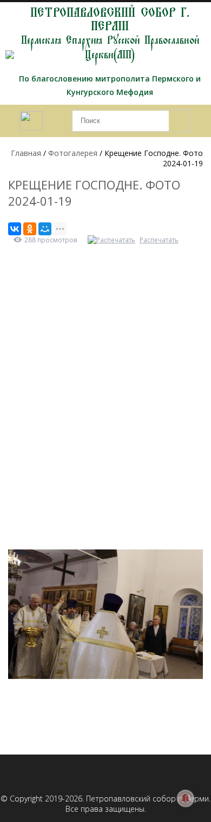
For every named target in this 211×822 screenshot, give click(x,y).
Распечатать (159, 239)
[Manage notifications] (185, 798)
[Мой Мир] (44, 228)
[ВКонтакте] (14, 228)
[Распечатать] (113, 239)
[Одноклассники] (29, 228)
